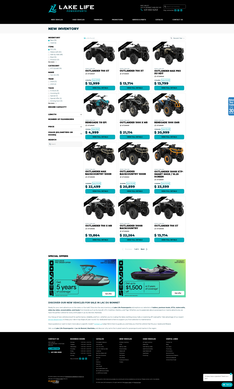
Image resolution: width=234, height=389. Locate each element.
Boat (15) (53, 57)
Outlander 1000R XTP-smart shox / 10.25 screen (168, 174)
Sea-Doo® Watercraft (101, 368)
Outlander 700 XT (97, 71)
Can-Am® (99, 366)
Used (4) (53, 43)
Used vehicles (78, 20)
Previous (128, 249)
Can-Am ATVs (100, 346)
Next (142, 249)
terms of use (137, 382)
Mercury (98, 364)
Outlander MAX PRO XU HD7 (167, 72)
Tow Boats (122, 357)
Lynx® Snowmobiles (101, 373)
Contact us (98, 324)
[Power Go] (66, 381)
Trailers (121, 362)
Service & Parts (139, 20)
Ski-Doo (98, 357)
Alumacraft (99, 344)
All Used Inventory (147, 342)
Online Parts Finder (171, 359)
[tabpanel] (80, 349)
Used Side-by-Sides (147, 346)
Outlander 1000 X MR (134, 122)
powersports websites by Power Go (74, 376)
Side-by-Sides (122, 346)
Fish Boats (122, 355)
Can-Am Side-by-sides (102, 348)
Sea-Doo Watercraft (101, 353)
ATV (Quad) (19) (56, 68)
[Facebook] (175, 10)
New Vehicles (57, 20)
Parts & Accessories (171, 357)
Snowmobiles (123, 348)
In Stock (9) (54, 91)
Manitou (98, 362)
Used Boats (146, 353)
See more (51, 62)
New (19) (53, 40)
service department (55, 319)
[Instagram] (178, 10)
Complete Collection (101, 342)
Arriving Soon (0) (56, 101)
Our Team (168, 346)
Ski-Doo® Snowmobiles (102, 370)
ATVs (120, 344)
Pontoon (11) (54, 60)
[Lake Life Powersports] (71, 9)
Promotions (117, 20)
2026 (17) (53, 81)
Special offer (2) (56, 98)
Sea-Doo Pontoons (101, 355)
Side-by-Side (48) (56, 54)
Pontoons (121, 353)
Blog (167, 344)
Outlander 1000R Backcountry (131, 227)
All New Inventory (124, 342)
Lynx (97, 359)
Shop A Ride (59, 378)
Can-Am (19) (54, 75)
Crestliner (98, 351)
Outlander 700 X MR (98, 225)
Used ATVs (145, 344)
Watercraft (122, 351)
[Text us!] (227, 384)
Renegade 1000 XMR (166, 122)
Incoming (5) (54, 93)
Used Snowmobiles (148, 348)
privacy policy (128, 382)
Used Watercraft (147, 351)
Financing (98, 20)
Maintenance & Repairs (172, 355)
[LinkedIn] (181, 10)
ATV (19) (53, 49)
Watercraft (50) (55, 52)
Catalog (159, 20)
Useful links (172, 339)
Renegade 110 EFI (96, 122)
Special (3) (54, 96)
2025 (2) (53, 84)
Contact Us (177, 20)
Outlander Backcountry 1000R (133, 172)
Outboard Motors (124, 359)
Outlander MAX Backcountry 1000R (98, 172)
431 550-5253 (151, 9)
